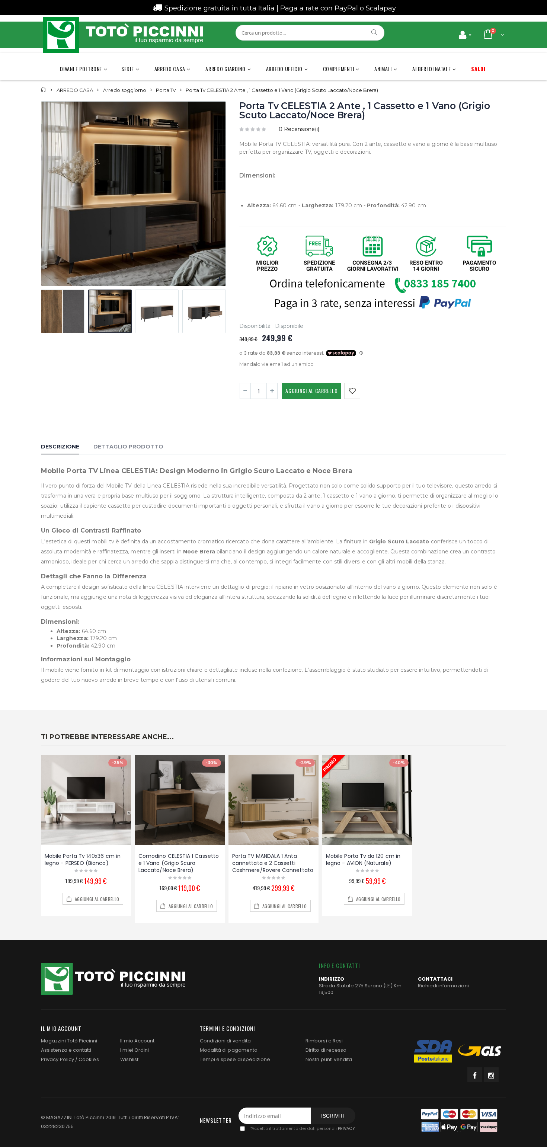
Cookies (89, 1059)
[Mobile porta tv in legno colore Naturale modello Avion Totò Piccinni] (367, 800)
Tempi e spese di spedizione (235, 1059)
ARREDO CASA (169, 69)
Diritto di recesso (326, 1050)
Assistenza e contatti (66, 1050)
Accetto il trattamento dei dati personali (302, 1129)
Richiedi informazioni (443, 985)
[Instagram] (491, 1074)
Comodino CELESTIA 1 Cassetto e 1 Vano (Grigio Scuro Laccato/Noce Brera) (178, 863)
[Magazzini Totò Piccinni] (123, 35)
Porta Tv (166, 90)
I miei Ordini (134, 1050)
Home (44, 90)
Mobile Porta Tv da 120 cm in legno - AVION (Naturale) (363, 859)
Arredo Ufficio (284, 69)
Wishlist (129, 1059)
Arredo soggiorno (124, 90)
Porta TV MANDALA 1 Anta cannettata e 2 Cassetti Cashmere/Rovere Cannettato (272, 863)
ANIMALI (383, 69)
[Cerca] (374, 32)
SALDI (478, 69)
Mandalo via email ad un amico (276, 364)
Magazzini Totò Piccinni (69, 1040)
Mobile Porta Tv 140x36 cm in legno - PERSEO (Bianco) (83, 859)
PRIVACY (346, 1129)
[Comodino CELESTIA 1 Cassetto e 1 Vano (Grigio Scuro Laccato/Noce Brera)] (180, 800)
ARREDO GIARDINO (225, 69)
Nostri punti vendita (329, 1059)
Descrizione (60, 446)
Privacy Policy (57, 1059)
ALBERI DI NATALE (431, 69)
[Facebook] (474, 1074)
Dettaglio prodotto (128, 446)
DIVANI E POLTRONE (81, 69)
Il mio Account (137, 1040)
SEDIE (127, 69)
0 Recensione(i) (299, 129)
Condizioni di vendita (225, 1040)
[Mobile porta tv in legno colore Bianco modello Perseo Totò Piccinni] (86, 800)
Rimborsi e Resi (324, 1040)
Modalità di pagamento (228, 1050)
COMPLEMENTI (338, 69)
